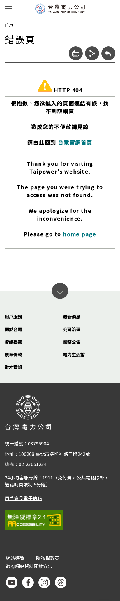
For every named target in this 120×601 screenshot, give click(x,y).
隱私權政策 (47, 558)
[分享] (92, 53)
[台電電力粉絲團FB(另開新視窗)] (28, 582)
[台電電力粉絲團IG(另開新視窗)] (44, 582)
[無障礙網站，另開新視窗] (60, 520)
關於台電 (13, 329)
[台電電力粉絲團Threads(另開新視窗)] (60, 582)
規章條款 (13, 354)
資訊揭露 (13, 342)
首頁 (9, 25)
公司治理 (71, 329)
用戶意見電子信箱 (23, 497)
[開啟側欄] (8, 8)
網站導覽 (15, 558)
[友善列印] (76, 53)
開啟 (60, 291)
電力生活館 (74, 354)
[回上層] (108, 53)
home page (79, 234)
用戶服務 (13, 316)
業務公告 (71, 342)
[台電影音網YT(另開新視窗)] (11, 582)
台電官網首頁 (75, 142)
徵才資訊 (13, 367)
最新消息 (71, 316)
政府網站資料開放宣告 (29, 567)
